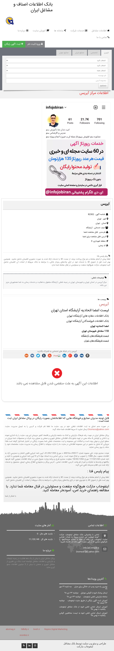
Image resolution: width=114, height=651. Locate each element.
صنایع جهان (64, 52)
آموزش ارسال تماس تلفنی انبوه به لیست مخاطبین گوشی (83, 614)
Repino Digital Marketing (55, 629)
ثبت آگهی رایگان (12, 44)
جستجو (103, 85)
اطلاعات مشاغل (99, 31)
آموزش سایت (39, 31)
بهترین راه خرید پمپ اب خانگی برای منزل (83, 588)
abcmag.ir (10, 629)
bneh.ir (36, 629)
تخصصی (94, 52)
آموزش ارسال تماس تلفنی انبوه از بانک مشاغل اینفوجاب (83, 608)
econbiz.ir (24, 635)
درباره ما (22, 31)
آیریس (104, 304)
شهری (106, 52)
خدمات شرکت (77, 31)
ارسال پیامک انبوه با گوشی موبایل (86, 593)
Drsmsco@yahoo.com (98, 429)
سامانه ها (58, 31)
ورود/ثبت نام (34, 44)
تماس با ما (101, 37)
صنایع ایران (79, 52)
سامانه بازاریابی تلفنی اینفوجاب (87, 597)
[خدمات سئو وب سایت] (76, 197)
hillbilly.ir (25, 629)
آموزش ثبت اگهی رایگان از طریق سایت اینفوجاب (83, 601)
